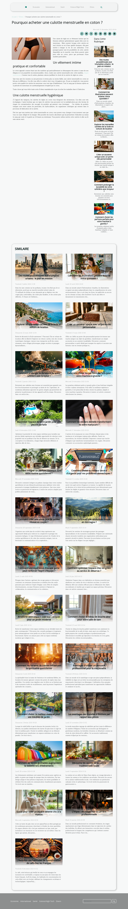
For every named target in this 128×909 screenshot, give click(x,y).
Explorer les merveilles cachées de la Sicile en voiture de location (104, 126)
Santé (62, 7)
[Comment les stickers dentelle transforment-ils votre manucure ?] (89, 413)
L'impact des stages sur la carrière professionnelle (89, 813)
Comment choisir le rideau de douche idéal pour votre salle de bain (89, 618)
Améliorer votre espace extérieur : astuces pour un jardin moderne (39, 618)
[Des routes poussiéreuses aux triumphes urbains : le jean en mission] (104, 51)
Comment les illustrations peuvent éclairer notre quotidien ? (104, 95)
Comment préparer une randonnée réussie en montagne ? (89, 521)
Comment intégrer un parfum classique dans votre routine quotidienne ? (38, 472)
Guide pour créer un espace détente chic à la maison (39, 813)
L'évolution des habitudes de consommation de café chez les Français (39, 862)
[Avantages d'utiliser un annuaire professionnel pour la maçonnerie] (89, 657)
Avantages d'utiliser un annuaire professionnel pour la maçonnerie (89, 667)
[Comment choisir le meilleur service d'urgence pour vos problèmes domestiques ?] (89, 462)
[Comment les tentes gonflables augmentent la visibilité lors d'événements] (39, 754)
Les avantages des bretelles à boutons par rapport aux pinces (89, 715)
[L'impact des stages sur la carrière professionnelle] (89, 803)
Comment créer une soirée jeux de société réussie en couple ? (39, 521)
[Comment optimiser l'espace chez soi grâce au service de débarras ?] (89, 559)
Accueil (14, 17)
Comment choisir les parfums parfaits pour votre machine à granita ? (104, 220)
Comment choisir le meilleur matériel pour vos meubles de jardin (39, 715)
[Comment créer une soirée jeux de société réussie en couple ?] (39, 510)
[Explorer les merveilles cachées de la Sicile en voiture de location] (104, 116)
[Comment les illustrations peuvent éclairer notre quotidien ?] (104, 83)
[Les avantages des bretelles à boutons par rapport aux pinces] (89, 705)
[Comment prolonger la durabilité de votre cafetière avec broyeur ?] (104, 176)
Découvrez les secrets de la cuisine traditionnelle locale (89, 764)
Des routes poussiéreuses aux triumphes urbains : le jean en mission (104, 62)
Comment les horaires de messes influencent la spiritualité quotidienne (38, 667)
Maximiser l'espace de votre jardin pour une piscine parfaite (39, 423)
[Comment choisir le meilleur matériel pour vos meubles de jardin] (39, 705)
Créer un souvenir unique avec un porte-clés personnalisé (104, 156)
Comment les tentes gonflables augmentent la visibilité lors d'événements (39, 764)
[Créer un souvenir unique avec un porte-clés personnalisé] (104, 146)
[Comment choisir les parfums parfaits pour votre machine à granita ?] (104, 209)
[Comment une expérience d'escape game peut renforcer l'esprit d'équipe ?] (39, 559)
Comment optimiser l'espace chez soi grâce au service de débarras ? (89, 569)
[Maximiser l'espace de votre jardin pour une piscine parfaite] (39, 413)
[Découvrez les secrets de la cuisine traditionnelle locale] (89, 754)
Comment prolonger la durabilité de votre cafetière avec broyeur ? (104, 187)
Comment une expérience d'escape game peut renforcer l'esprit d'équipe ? (38, 569)
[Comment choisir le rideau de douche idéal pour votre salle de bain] (89, 608)
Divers (92, 7)
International (50, 7)
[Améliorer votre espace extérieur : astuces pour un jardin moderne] (39, 608)
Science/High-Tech (77, 7)
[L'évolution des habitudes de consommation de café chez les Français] (39, 852)
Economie (36, 7)
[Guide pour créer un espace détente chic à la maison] (39, 803)
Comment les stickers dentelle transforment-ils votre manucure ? (89, 423)
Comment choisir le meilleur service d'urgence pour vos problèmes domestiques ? (89, 472)
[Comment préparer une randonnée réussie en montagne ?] (89, 510)
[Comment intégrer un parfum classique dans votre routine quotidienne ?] (39, 462)
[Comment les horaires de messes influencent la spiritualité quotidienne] (39, 657)
